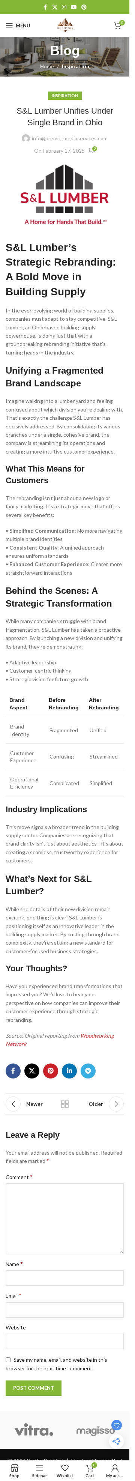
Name (14, 1263)
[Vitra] (34, 1430)
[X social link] (55, 7)
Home (47, 66)
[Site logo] (65, 25)
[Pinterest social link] (84, 7)
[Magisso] (96, 1430)
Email (13, 1295)
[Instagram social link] (64, 7)
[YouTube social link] (74, 7)
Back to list (65, 1104)
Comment (19, 1176)
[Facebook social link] (45, 7)
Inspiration (75, 66)
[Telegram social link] (88, 1070)
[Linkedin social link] (69, 1070)
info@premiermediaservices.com (70, 138)
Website (16, 1327)
